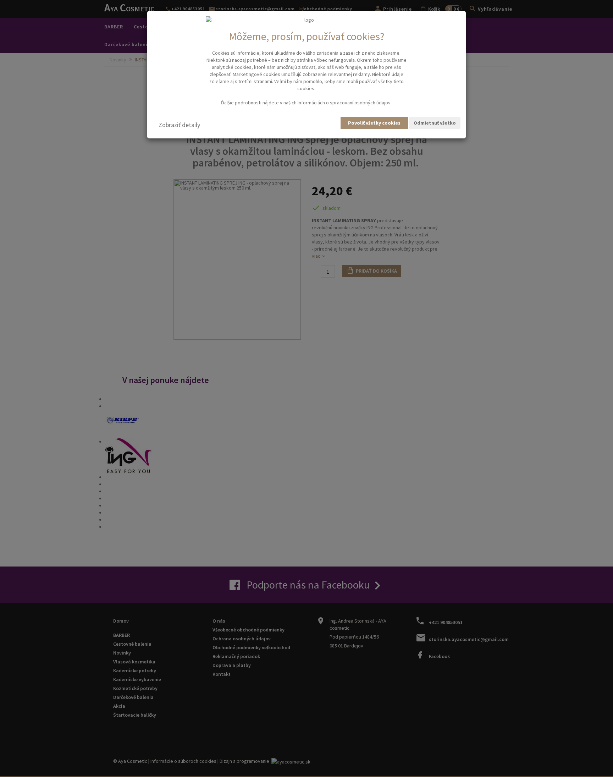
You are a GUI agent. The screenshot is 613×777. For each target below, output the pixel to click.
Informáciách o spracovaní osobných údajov (344, 102)
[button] (179, 125)
